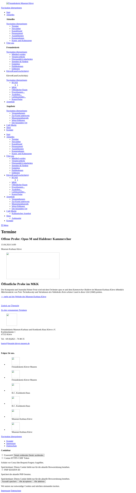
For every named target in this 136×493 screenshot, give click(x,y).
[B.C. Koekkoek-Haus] (16, 390)
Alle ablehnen (39, 481)
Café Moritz (11, 125)
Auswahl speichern (9, 481)
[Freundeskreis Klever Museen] (16, 377)
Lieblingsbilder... (19, 97)
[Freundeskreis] (16, 364)
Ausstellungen (18, 36)
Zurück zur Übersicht (10, 305)
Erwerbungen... (18, 92)
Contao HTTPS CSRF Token (16, 458)
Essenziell (8, 455)
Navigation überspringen (11, 8)
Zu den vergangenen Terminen (14, 310)
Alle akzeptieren (25, 481)
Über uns (10, 43)
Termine (15, 26)
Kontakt (9, 130)
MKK (14, 87)
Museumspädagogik (20, 118)
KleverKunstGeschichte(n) (17, 71)
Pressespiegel (17, 33)
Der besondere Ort (19, 123)
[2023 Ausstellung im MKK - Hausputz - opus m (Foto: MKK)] (33, 278)
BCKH (15, 82)
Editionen (16, 69)
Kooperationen (18, 38)
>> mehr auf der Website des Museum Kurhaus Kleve (23, 296)
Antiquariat (16, 218)
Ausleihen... (17, 94)
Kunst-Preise (17, 99)
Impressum (11, 443)
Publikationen (17, 66)
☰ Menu (4, 225)
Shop (8, 127)
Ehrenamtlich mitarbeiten (22, 59)
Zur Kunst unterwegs (20, 115)
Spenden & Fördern (20, 61)
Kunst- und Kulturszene (22, 40)
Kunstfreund (17, 31)
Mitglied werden (19, 54)
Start (8, 12)
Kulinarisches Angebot (21, 213)
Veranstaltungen (18, 113)
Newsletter (16, 28)
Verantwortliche (18, 57)
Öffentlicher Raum (19, 90)
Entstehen (16, 64)
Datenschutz (11, 446)
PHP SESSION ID (12, 470)
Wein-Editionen (18, 120)
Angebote (10, 102)
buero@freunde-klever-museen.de (15, 343)
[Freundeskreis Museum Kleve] (20, 3)
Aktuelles (10, 15)
